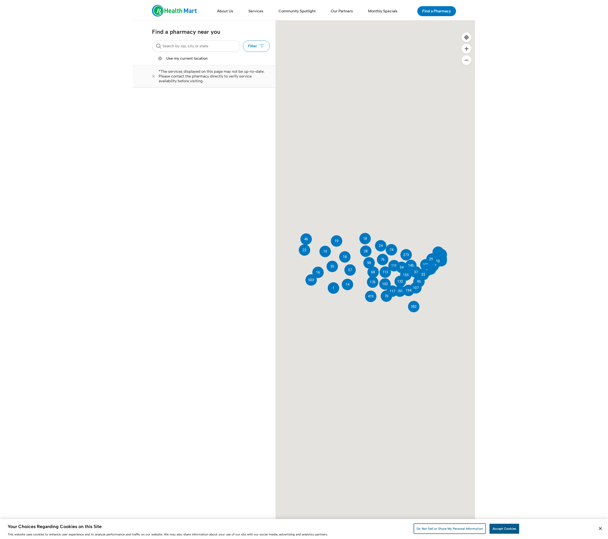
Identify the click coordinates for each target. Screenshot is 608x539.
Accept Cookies (504, 528)
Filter (252, 46)
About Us (225, 11)
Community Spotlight (297, 11)
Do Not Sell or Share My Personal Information (450, 528)
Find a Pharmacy (436, 11)
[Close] (600, 528)
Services (255, 11)
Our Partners (342, 11)
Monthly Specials (383, 11)
